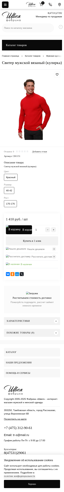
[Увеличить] (32, 109)
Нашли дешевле (36, 249)
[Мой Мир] (17, 274)
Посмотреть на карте (15, 419)
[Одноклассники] (12, 274)
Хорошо (32, 484)
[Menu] (5, 4)
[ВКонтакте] (8, 274)
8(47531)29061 (15, 453)
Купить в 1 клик (32, 240)
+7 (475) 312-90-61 (18, 428)
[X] (22, 274)
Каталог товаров (16, 45)
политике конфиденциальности (19, 476)
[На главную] (31, 4)
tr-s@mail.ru (21, 435)
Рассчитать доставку (42, 256)
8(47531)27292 (55, 13)
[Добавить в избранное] (57, 75)
